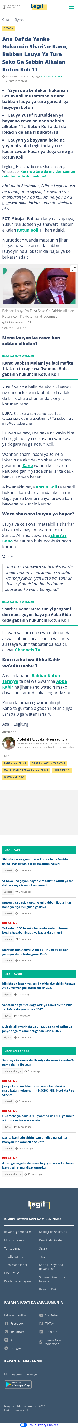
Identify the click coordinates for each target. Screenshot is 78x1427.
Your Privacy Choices (43, 1425)
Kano (27, 465)
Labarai (8, 870)
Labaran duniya (12, 1071)
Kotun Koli (27, 230)
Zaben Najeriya (15, 763)
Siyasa (19, 19)
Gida (5, 19)
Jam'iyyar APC (14, 777)
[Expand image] (73, 268)
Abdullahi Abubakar (52, 76)
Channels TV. (28, 650)
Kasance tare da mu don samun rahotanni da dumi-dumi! (38, 174)
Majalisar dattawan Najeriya (26, 770)
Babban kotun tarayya (49, 763)
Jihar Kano (62, 770)
